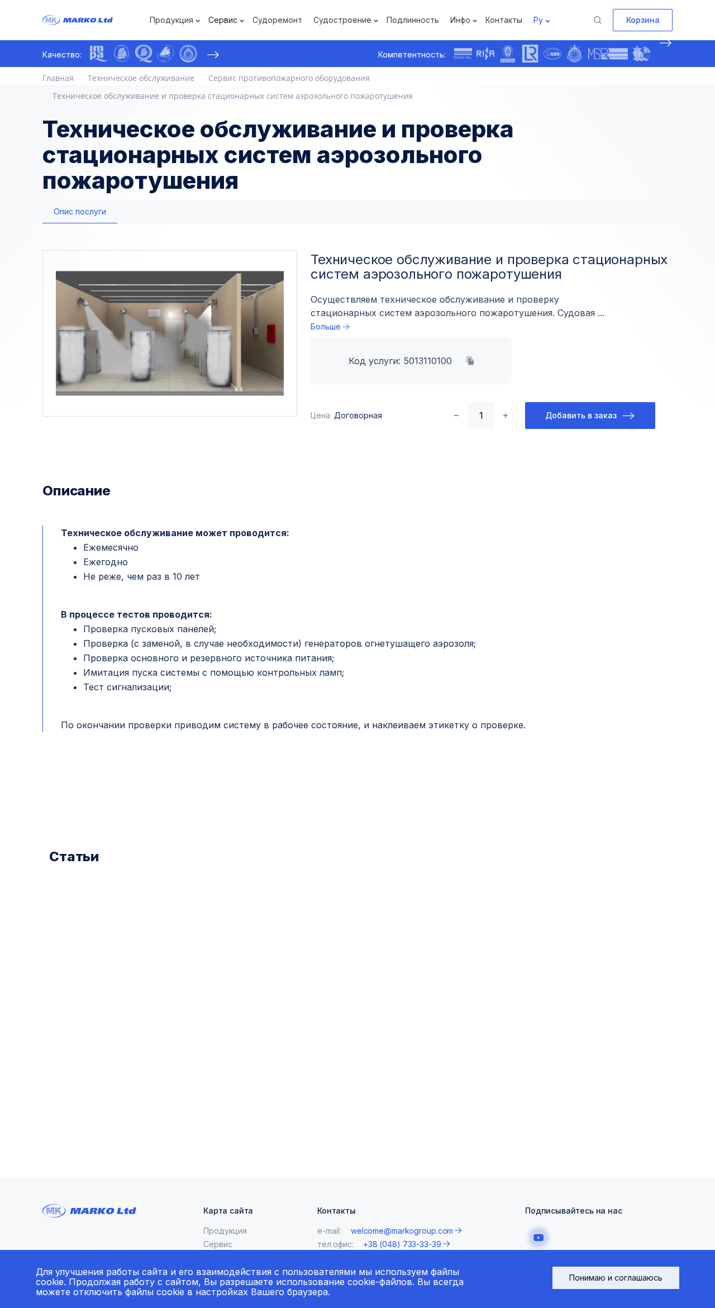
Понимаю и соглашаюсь (615, 1277)
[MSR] (608, 54)
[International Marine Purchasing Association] (99, 54)
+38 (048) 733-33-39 (402, 1244)
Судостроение (342, 20)
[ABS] (552, 54)
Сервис (222, 20)
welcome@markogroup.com (402, 1230)
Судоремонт (277, 20)
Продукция (171, 20)
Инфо (460, 20)
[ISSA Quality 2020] (143, 54)
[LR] (530, 54)
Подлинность (413, 20)
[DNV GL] (463, 54)
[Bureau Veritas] (508, 54)
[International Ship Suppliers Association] (121, 54)
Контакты (503, 20)
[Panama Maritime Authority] (641, 54)
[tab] (79, 212)
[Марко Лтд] (94, 20)
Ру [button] (538, 20)
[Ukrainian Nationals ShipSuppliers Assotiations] (166, 54)
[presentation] (213, 55)
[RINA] (485, 54)
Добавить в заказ (581, 415)
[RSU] (188, 54)
